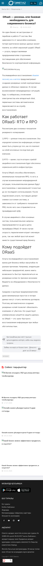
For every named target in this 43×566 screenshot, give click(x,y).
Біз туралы (6, 504)
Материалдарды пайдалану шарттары (16, 513)
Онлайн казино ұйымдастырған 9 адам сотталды (21, 432)
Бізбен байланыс (8, 507)
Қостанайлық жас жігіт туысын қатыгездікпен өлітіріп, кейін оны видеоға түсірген (23, 340)
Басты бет (5, 9)
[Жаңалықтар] (21, 3)
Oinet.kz (16, 556)
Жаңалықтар (15, 9)
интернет (6, 356)
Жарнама (5, 510)
